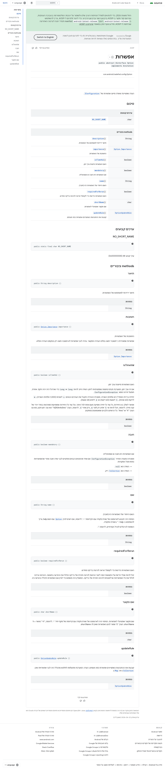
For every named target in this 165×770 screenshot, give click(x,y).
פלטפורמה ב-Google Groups (97, 747)
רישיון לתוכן (89, 711)
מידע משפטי (135, 765)
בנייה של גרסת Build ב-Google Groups (93, 751)
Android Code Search (121, 3)
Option (59, 519)
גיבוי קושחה (158, 747)
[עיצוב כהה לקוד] (132, 243)
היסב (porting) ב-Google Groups (95, 755)
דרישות (159, 736)
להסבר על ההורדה (155, 739)
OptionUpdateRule (123, 213)
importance (98, 149)
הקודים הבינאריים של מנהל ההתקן (149, 751)
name (102, 181)
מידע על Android (155, 765)
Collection (114, 471)
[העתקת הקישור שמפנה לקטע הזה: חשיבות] (123, 317)
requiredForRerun (95, 191)
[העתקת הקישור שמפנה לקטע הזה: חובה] (126, 434)
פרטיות (119, 765)
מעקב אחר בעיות (47, 751)
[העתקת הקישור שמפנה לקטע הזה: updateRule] (118, 648)
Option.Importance (123, 149)
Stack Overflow (48, 747)
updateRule (99, 213)
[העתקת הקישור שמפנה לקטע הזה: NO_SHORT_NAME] (110, 236)
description (98, 138)
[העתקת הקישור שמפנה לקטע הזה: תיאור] (125, 273)
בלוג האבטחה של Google (98, 743)
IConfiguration (92, 93)
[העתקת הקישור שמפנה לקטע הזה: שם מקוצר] (120, 602)
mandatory (99, 170)
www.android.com (47, 739)
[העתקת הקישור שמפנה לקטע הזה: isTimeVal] (120, 365)
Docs (142, 3)
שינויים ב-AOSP (86, 24)
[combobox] (48, 3)
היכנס (5, 3)
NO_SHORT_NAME (99, 119)
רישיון (126, 765)
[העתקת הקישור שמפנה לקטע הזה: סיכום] (124, 104)
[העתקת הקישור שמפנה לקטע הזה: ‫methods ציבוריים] (108, 266)
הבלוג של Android (101, 739)
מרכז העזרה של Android (44, 732)
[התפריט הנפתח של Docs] (136, 3)
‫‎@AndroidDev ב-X (101, 736)
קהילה (144, 765)
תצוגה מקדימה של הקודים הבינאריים (148, 743)
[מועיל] (36, 48)
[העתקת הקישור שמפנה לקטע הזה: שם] (128, 495)
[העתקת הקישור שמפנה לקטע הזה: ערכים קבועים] (113, 229)
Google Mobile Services (45, 743)
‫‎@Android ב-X (102, 732)
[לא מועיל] (33, 48)
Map (116, 671)
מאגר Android (156, 732)
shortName (99, 202)
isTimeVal (99, 160)
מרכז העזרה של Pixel (46, 736)
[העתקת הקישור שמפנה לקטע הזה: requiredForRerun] (111, 551)
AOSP (132, 48)
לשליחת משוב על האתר (105, 765)
